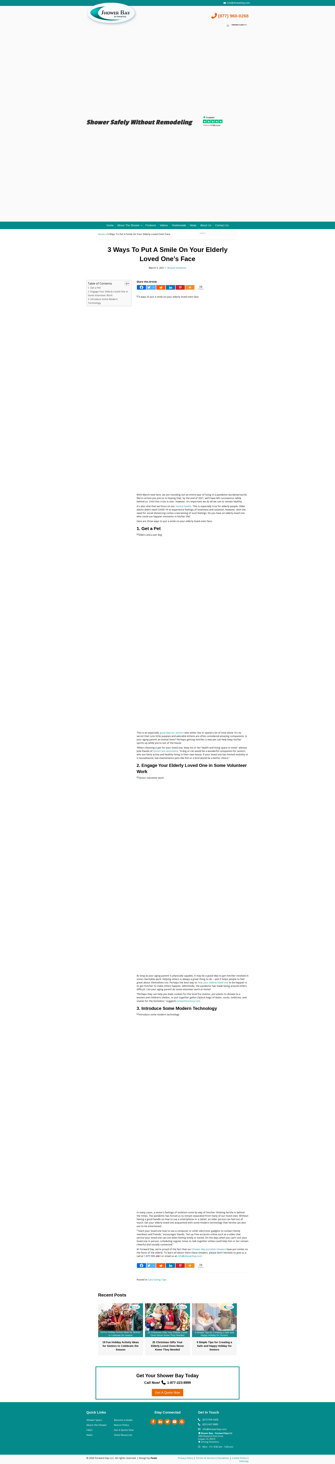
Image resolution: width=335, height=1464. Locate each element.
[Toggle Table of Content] (126, 283)
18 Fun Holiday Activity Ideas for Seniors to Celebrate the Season (120, 1346)
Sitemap (244, 1461)
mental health (183, 506)
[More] (189, 287)
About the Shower (128, 225)
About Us (205, 225)
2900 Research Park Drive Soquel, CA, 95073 (210, 1437)
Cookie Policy (239, 1458)
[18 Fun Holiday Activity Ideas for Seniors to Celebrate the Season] (120, 1320)
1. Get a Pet (94, 287)
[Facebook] (141, 287)
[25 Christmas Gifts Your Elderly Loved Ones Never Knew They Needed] (167, 1320)
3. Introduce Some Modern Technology (103, 301)
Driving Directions (210, 1441)
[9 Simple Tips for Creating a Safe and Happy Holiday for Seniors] (214, 1320)
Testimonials (179, 225)
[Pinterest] (180, 287)
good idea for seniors (172, 732)
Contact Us (222, 225)
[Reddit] (160, 287)
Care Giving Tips (157, 1279)
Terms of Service (205, 1458)
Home (110, 225)
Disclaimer (223, 1458)
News (193, 225)
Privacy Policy (185, 1458)
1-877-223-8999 (179, 1383)
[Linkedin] (170, 287)
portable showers (215, 1249)
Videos (164, 225)
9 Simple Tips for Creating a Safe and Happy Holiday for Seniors (214, 1346)
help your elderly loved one (213, 982)
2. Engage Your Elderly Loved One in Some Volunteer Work (108, 293)
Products (150, 225)
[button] (141, 225)
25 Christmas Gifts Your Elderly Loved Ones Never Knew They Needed (167, 1346)
